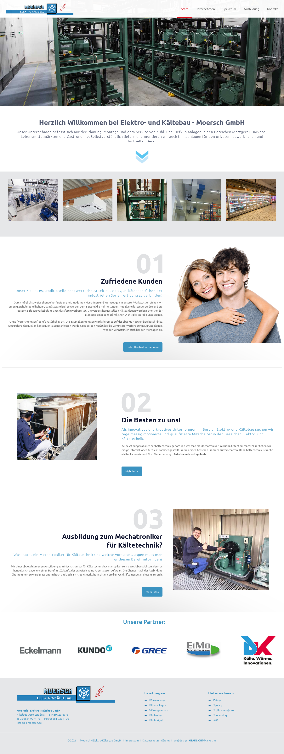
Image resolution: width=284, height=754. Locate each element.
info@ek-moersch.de (29, 722)
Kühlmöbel (156, 720)
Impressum (132, 740)
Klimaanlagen (157, 705)
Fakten (217, 700)
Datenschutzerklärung (156, 740)
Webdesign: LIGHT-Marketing (195, 740)
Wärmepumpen (158, 710)
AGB (216, 720)
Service (217, 705)
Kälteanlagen (157, 700)
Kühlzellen (155, 715)
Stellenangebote (223, 710)
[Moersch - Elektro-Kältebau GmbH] (39, 8)
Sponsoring (220, 715)
